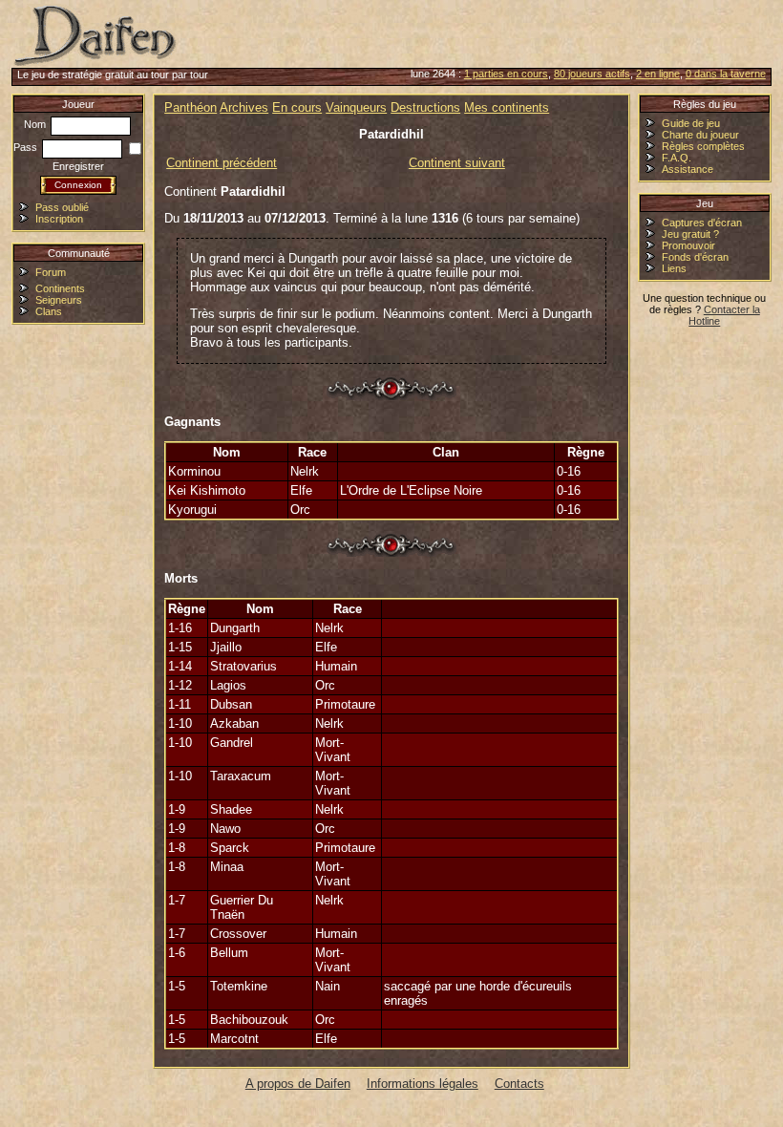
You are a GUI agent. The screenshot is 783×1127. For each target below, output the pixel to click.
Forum (50, 272)
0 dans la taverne (726, 73)
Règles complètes (703, 146)
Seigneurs (58, 300)
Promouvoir (688, 245)
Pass (26, 147)
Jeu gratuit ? (690, 234)
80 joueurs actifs (592, 73)
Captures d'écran (702, 222)
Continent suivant (457, 163)
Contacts (519, 1083)
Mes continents (506, 107)
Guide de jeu (691, 123)
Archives (244, 107)
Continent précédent (221, 163)
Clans (48, 311)
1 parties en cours (506, 73)
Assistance (687, 169)
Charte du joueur (700, 134)
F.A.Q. (676, 157)
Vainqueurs (356, 107)
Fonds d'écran (695, 257)
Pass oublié (62, 207)
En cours (297, 107)
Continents (60, 288)
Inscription (59, 218)
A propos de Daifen (297, 1083)
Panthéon (190, 107)
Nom (36, 124)
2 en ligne (658, 73)
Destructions (425, 107)
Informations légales (422, 1083)
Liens (674, 268)
